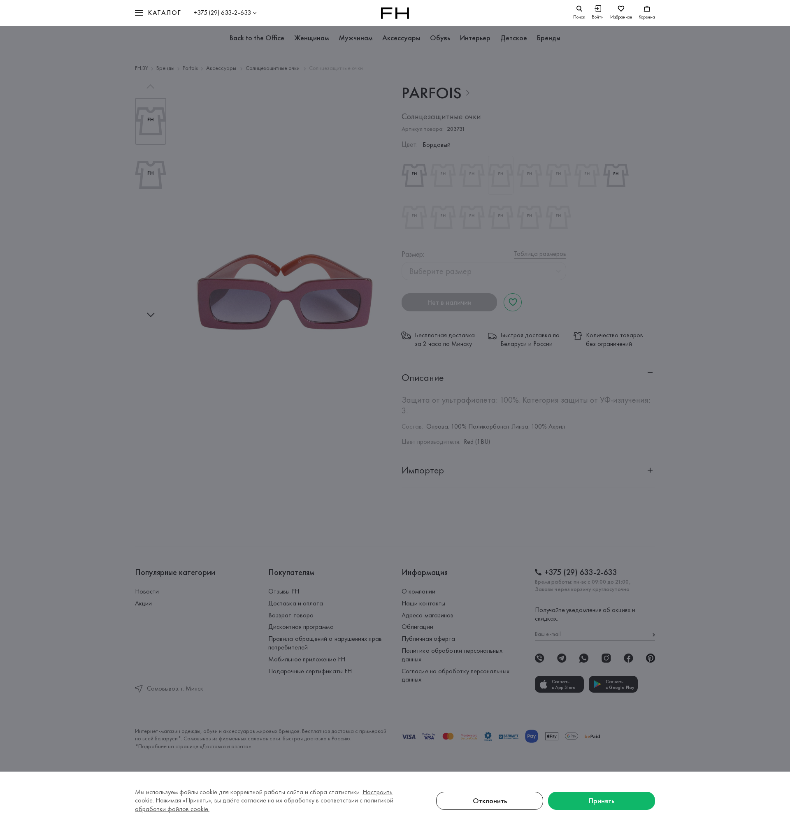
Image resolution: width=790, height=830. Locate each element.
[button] (158, 13)
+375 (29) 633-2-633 (222, 12)
